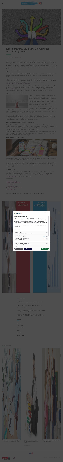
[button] (46, 232)
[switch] (47, 232)
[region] (31, 231)
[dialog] (31, 231)
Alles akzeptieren (45, 248)
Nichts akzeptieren (28, 248)
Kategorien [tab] (17, 229)
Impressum (41, 213)
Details (44, 236)
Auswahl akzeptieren (18, 248)
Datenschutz (46, 213)
